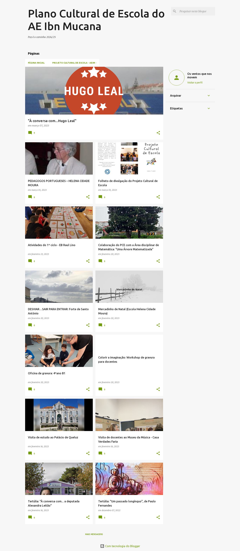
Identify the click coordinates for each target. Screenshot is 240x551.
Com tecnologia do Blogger (122, 546)
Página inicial (36, 63)
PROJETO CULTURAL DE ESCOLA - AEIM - (74, 63)
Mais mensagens (94, 534)
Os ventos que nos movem (199, 75)
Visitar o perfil (195, 82)
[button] (158, 133)
